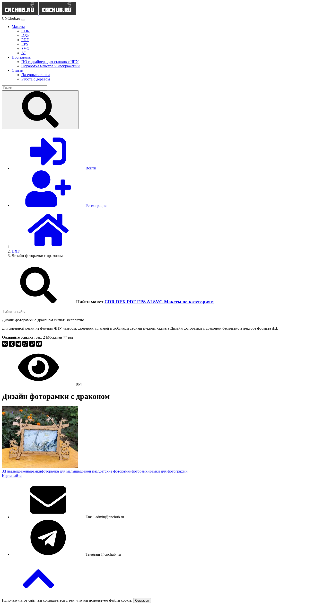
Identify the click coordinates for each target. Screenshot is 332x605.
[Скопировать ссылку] (39, 344)
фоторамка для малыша (60, 471)
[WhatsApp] (25, 344)
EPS (142, 301)
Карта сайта (12, 475)
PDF (132, 301)
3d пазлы (9, 471)
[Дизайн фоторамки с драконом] (40, 467)
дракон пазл (89, 471)
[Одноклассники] (12, 344)
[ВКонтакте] (5, 344)
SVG (158, 301)
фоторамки (140, 471)
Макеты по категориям (189, 301)
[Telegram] (18, 344)
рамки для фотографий (169, 471)
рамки (36, 471)
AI (150, 301)
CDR (110, 301)
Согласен (142, 600)
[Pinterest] (32, 344)
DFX (121, 301)
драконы (24, 471)
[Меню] (23, 19)
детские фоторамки (115, 471)
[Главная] (48, 247)
